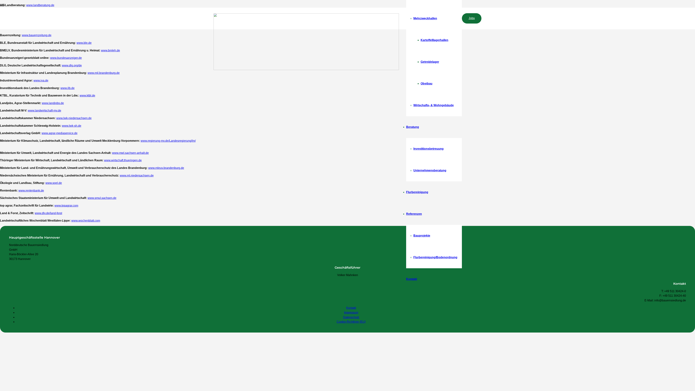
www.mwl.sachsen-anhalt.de (130, 152)
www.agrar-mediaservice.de (59, 133)
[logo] (306, 69)
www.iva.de (40, 80)
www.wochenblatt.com (85, 220)
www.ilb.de (67, 88)
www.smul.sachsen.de (102, 197)
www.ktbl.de (87, 95)
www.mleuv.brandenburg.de (166, 167)
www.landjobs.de (53, 103)
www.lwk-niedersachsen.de (74, 118)
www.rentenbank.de (31, 190)
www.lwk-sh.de (71, 125)
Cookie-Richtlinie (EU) (351, 321)
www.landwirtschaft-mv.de (44, 110)
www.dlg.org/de (72, 65)
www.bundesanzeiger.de (66, 57)
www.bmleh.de (110, 50)
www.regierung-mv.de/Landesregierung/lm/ (168, 140)
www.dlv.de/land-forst (48, 213)
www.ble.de (84, 42)
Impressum (351, 312)
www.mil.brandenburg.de (104, 72)
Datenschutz (351, 317)
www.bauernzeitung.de (36, 35)
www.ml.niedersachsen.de (137, 175)
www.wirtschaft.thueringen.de (123, 160)
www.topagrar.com (66, 205)
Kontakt (351, 307)
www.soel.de (53, 182)
